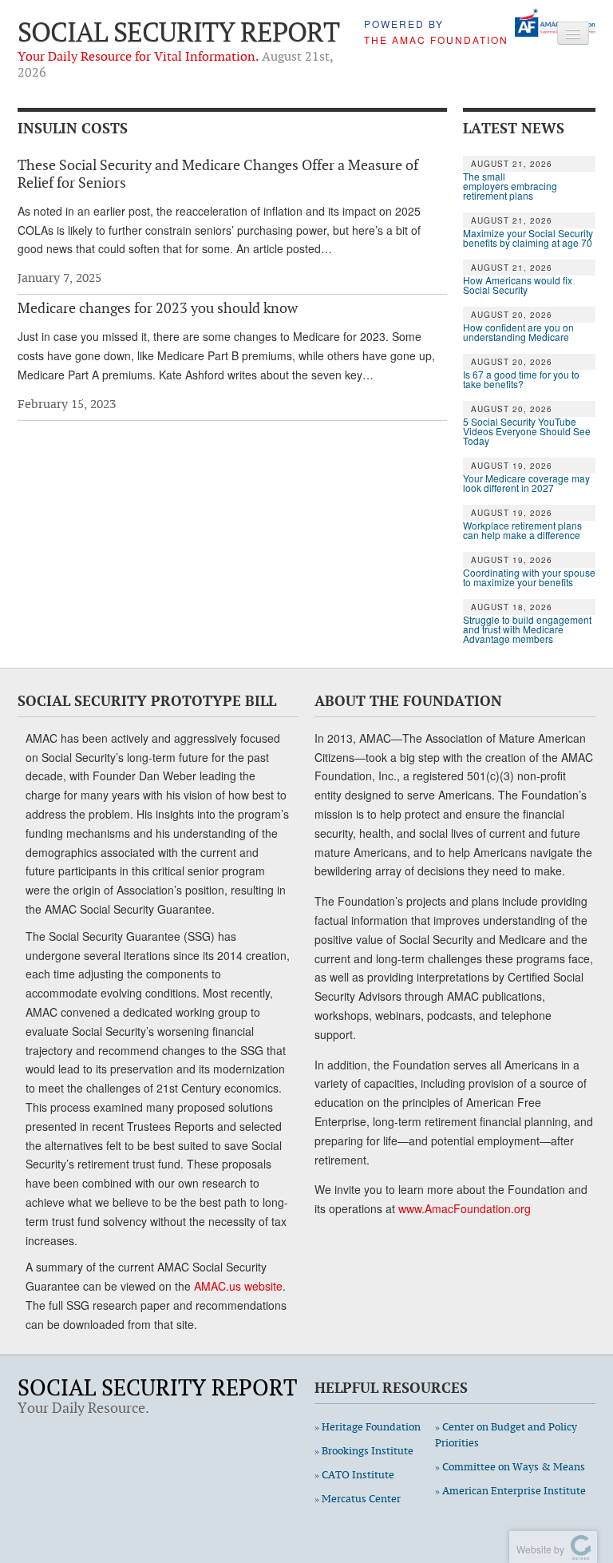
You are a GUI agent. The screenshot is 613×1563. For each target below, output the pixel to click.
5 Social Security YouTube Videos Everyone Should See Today (527, 431)
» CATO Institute (354, 1475)
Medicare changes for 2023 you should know (158, 307)
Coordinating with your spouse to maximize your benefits (529, 577)
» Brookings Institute (363, 1451)
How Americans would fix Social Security (517, 285)
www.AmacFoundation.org (464, 1208)
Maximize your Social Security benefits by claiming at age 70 (528, 238)
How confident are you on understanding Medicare (518, 332)
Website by (538, 1549)
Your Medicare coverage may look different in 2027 (526, 483)
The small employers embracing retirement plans (510, 186)
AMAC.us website (238, 1286)
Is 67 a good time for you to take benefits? (521, 379)
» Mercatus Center (357, 1499)
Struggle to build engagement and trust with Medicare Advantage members (527, 629)
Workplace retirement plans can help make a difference (522, 530)
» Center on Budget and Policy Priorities (506, 1435)
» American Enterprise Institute (510, 1491)
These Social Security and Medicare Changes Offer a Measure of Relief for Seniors (218, 173)
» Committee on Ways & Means (510, 1467)
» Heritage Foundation (367, 1427)
